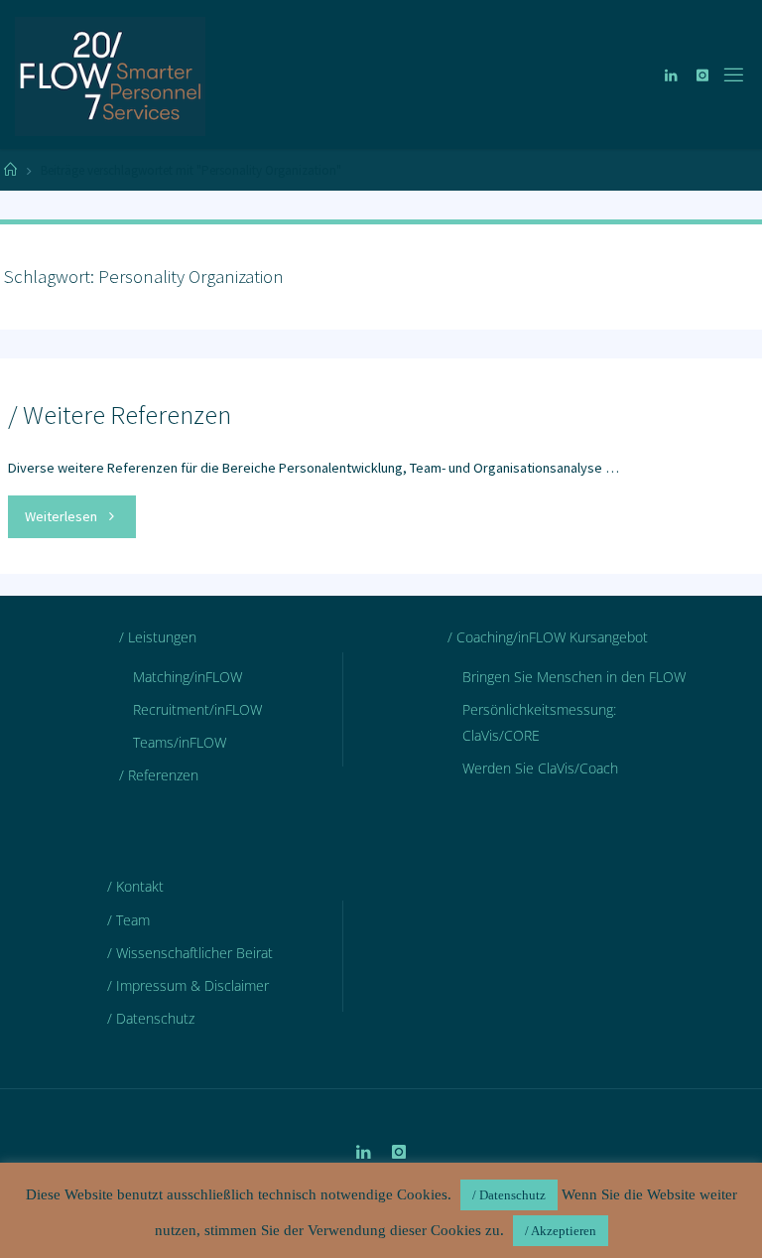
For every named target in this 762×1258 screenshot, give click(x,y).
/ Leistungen (157, 637)
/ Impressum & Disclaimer (188, 985)
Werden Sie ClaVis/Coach (540, 768)
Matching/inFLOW (187, 676)
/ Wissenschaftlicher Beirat (190, 952)
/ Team (128, 919)
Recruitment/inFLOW (197, 709)
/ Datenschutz (150, 1018)
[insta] (702, 75)
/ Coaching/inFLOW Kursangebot (547, 637)
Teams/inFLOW (179, 742)
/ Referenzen (158, 775)
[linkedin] (671, 75)
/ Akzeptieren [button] (560, 1230)
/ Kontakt (135, 886)
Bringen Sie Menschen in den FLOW (574, 676)
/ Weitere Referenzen (119, 414)
